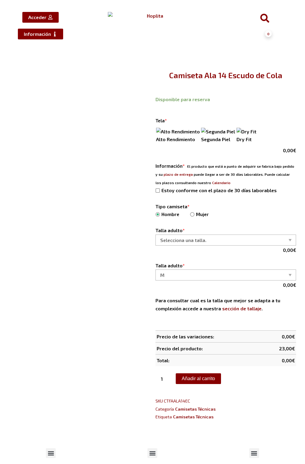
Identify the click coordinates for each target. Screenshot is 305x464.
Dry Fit (244, 139)
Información (170, 166)
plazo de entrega (178, 174)
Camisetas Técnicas (195, 408)
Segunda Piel (215, 139)
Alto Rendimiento (175, 139)
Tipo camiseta (172, 206)
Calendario (221, 183)
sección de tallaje (242, 308)
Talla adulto (170, 230)
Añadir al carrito (198, 378)
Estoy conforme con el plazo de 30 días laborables (219, 190)
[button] (51, 453)
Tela (161, 120)
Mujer (202, 214)
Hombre (170, 214)
